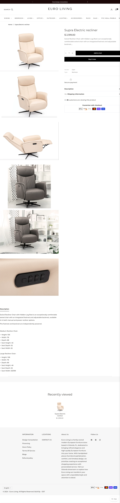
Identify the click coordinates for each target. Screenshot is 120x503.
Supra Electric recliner (60, 415)
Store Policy (26, 447)
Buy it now (92, 59)
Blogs (24, 454)
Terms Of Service (28, 451)
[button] (8, 9)
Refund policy (27, 458)
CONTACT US (47, 440)
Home (10, 24)
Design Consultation (30, 440)
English (6, 488)
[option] (29, 50)
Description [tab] (4, 309)
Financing (26, 443)
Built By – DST (39, 492)
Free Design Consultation (60, 2)
